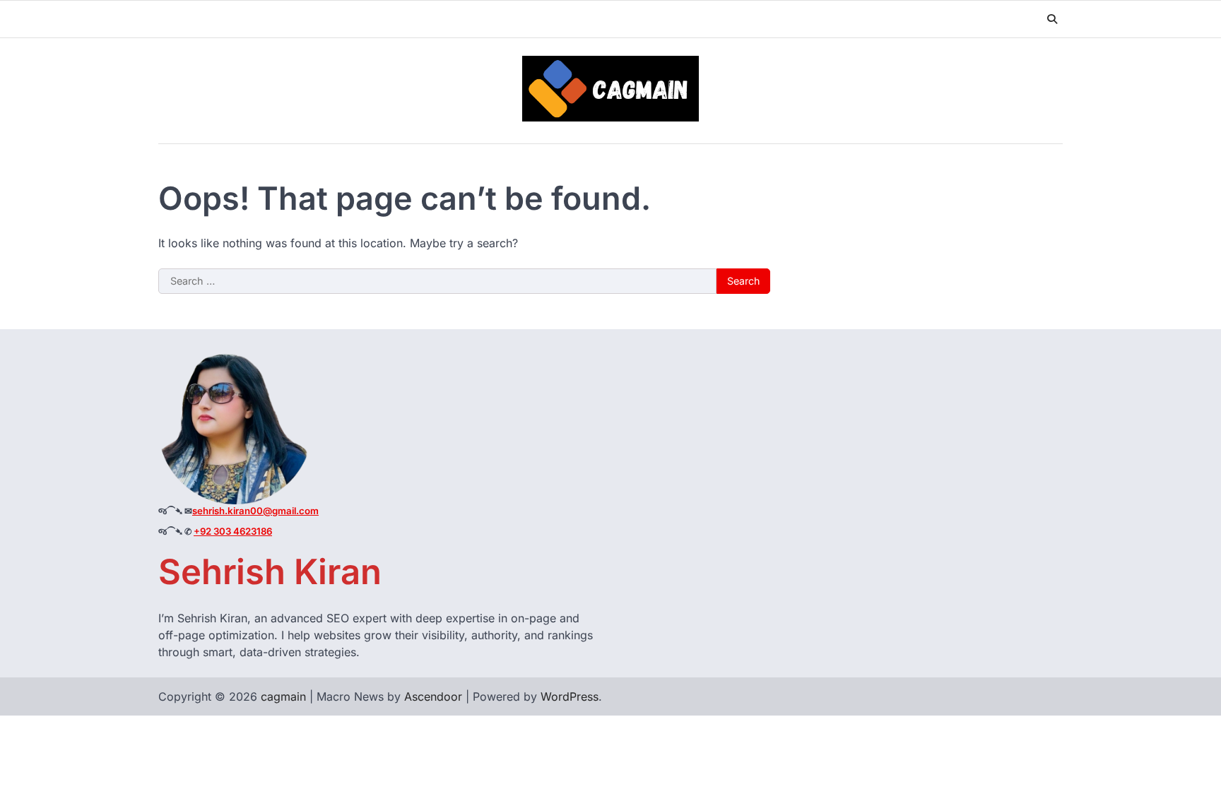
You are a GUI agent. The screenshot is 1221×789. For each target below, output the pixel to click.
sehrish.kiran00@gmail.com (255, 510)
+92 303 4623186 (233, 531)
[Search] (1052, 19)
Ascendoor (433, 696)
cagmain (283, 696)
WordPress (569, 696)
